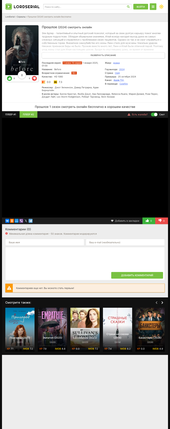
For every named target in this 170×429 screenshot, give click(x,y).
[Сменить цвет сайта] (161, 6)
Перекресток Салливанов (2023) (85, 335)
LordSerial (10, 16)
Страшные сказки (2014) (117, 335)
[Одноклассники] (12, 221)
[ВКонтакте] (7, 221)
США (117, 73)
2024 (122, 69)
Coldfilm (124, 83)
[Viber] (21, 221)
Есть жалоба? (140, 114)
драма (116, 62)
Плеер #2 (28, 114)
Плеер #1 (10, 114)
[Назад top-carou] (156, 302)
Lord (27, 6)
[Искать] (128, 6)
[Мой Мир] (17, 221)
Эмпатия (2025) (52, 337)
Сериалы (21, 16)
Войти (141, 6)
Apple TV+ (119, 80)
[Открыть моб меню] (153, 6)
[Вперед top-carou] (162, 302)
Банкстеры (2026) (150, 337)
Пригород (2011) (20, 337)
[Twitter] (26, 221)
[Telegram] (31, 221)
